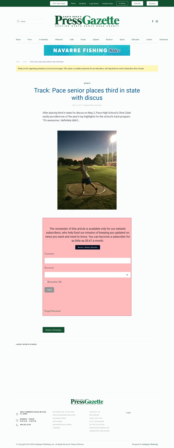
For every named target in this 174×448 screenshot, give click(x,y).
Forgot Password (52, 310)
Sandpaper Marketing (150, 444)
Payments (152, 3)
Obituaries (59, 39)
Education (135, 39)
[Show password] (127, 275)
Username (49, 253)
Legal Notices (94, 3)
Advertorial (163, 39)
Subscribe (137, 3)
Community (43, 39)
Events (83, 39)
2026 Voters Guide (59, 3)
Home (18, 39)
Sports (122, 39)
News (30, 39)
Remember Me (54, 281)
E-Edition (122, 3)
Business (109, 39)
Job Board (82, 3)
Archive (149, 39)
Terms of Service (77, 444)
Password (49, 267)
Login (128, 412)
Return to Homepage (53, 330)
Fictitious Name (107, 3)
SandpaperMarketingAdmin (92, 105)
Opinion (96, 39)
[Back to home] (87, 21)
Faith (72, 39)
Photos (73, 3)
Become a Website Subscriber (88, 247)
